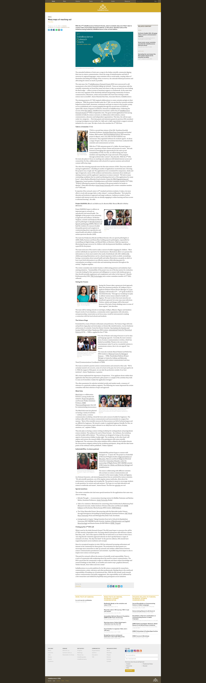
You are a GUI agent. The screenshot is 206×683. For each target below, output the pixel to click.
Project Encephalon (88, 398)
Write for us (66, 650)
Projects (79, 650)
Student (128, 664)
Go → (156, 1)
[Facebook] (54, 30)
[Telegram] (61, 30)
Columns (78, 1)
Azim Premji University (103, 185)
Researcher (129, 666)
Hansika (50, 22)
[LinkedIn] (51, 30)
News (64, 1)
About (108, 650)
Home (53, 1)
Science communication (62, 27)
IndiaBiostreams (82, 659)
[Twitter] (49, 30)
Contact (109, 661)
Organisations (96, 650)
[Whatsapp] (56, 30)
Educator (145, 666)
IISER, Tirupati (115, 523)
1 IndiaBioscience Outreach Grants (99, 84)
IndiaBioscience (103, 7)
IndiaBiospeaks (81, 657)
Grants (113, 1)
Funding (64, 26)
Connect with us (67, 652)
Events (91, 1)
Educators (95, 655)
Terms (62, 680)
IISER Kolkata (116, 508)
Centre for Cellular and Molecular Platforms (112, 359)
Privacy (67, 680)
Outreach (50, 27)
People (109, 655)
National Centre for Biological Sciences (113, 355)
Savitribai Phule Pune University (113, 132)
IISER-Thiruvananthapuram (82, 404)
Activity (109, 659)
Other (127, 667)
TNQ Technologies (96, 276)
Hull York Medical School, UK (113, 134)
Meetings (79, 652)
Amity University (102, 500)
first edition (88, 110)
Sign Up (49, 680)
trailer (116, 475)
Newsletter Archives (68, 655)
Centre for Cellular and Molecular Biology (116, 465)
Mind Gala (78, 394)
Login (54, 680)
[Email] (59, 30)
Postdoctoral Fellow (148, 664)
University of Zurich (112, 461)
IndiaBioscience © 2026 (54, 678)
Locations (50, 661)
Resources (127, 1)
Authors (94, 652)
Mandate (109, 652)
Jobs (102, 1)
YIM (93, 657)
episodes (117, 485)
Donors (109, 657)
